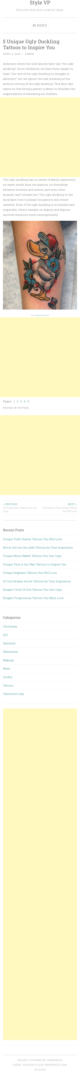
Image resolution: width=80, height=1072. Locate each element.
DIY (5, 635)
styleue (40, 1069)
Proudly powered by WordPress (40, 1060)
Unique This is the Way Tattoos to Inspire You (34, 564)
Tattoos (23, 407)
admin (29, 53)
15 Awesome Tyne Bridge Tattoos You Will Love (59, 508)
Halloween (10, 651)
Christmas (10, 626)
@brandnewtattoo (42, 315)
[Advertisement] (40, 137)
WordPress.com (56, 1064)
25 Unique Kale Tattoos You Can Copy (20, 508)
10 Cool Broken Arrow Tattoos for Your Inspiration (37, 581)
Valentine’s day (13, 694)
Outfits (7, 677)
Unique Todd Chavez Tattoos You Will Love (32, 539)
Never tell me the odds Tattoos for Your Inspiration (38, 547)
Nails (6, 668)
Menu (42, 25)
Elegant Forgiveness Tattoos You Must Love (33, 598)
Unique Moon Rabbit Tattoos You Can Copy (32, 556)
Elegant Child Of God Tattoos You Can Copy (32, 589)
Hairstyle (9, 643)
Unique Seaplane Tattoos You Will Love (30, 573)
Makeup (8, 660)
